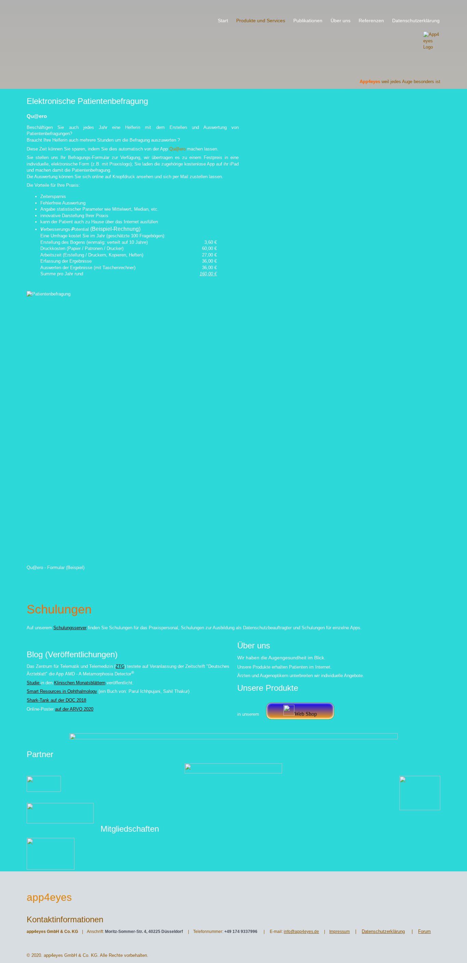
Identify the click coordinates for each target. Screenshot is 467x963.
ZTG (120, 666)
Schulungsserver (69, 627)
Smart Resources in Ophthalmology (62, 691)
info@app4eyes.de (301, 931)
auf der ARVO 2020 (74, 709)
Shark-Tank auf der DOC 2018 (56, 700)
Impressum (339, 931)
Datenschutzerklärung (383, 931)
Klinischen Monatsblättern (79, 682)
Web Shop (305, 714)
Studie (34, 682)
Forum (424, 931)
